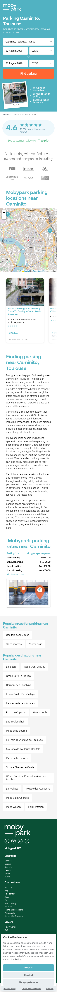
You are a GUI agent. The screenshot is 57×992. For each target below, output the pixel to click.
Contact (50, 988)
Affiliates (8, 906)
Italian (7, 873)
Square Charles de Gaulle (20, 767)
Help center (9, 894)
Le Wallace (12, 788)
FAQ (6, 930)
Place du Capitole (16, 712)
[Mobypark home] (12, 7)
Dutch (7, 877)
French (7, 870)
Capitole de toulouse (17, 634)
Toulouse (26, 114)
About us (8, 887)
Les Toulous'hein (15, 721)
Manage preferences (28, 982)
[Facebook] (7, 841)
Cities (16, 114)
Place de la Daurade (17, 758)
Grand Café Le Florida (18, 675)
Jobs (7, 897)
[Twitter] (13, 841)
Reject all (28, 975)
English (8, 864)
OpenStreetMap (39, 271)
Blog (6, 890)
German (8, 861)
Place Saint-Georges (17, 797)
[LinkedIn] (20, 841)
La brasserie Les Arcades (20, 703)
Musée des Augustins (38, 788)
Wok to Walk (40, 712)
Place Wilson (13, 806)
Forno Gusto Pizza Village (20, 694)
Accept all (28, 967)
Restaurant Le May (34, 666)
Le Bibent (11, 666)
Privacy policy (10, 913)
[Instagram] (27, 841)
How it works (10, 927)
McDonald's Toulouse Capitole (23, 749)
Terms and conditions (14, 910)
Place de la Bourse (16, 730)
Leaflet (27, 271)
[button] (28, 240)
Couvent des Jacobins (18, 685)
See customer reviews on (28, 140)
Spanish (8, 867)
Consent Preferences (14, 916)
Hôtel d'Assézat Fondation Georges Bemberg (26, 778)
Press (7, 900)
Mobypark (7, 114)
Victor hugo (35, 644)
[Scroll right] (54, 311)
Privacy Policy (9, 988)
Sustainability (10, 903)
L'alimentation (36, 806)
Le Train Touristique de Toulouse (24, 739)
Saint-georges (14, 644)
